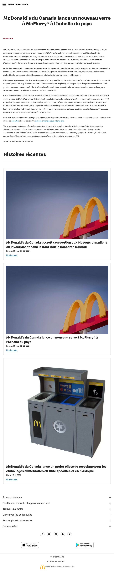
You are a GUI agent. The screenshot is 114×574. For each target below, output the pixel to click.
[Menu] (4, 4)
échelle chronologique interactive (49, 121)
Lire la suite (11, 256)
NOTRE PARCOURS (18, 5)
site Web (15, 121)
